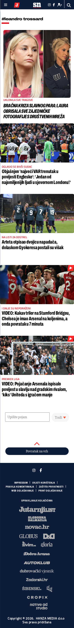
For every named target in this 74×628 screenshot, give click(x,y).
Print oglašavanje (50, 490)
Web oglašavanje (22, 490)
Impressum (21, 482)
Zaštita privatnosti (51, 486)
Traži (58, 417)
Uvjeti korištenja (43, 482)
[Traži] (69, 5)
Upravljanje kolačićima (37, 500)
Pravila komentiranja (20, 486)
